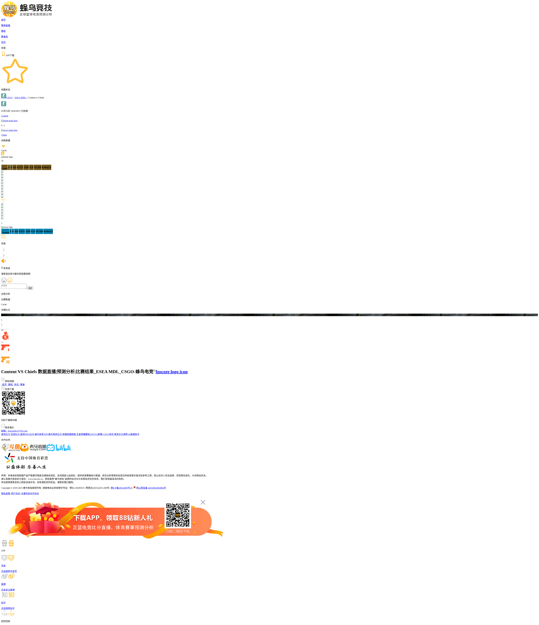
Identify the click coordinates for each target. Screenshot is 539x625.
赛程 (3, 31)
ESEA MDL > (21, 97)
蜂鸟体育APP (41, 434)
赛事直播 (5, 25)
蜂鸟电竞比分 (55, 434)
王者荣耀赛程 (83, 434)
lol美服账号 (133, 434)
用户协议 (15, 493)
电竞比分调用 (121, 434)
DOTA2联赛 (96, 434)
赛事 (22, 384)
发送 (30, 288)
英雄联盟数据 (69, 434)
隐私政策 (5, 493)
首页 (3, 20)
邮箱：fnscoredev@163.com (14, 431)
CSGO (9, 97)
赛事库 (4, 37)
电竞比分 (6, 434)
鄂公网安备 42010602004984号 (151, 488)
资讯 (3, 42)
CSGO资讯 (108, 434)
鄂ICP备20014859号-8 (121, 488)
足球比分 (15, 434)
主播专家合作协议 (30, 493)
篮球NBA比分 (27, 434)
